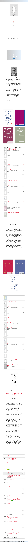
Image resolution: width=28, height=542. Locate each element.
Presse (12, 541)
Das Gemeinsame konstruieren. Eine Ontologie (12, 466)
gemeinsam (9, 154)
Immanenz (8, 196)
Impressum (24, 541)
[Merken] (13, 28)
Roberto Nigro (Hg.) (13, 393)
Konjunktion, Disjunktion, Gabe (11, 495)
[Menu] (0, 1)
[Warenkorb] (27, 1)
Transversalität (9, 169)
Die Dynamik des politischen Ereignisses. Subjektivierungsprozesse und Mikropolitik (13, 507)
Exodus (8, 185)
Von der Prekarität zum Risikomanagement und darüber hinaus (13, 476)
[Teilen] (14, 28)
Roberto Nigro (14, 77)
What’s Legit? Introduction (11, 206)
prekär (8, 472)
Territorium (9, 190)
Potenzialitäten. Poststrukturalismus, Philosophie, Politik (12, 489)
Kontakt (16, 541)
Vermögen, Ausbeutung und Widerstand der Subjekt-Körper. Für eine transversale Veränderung (13, 517)
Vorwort (8, 455)
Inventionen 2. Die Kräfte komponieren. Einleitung (12, 181)
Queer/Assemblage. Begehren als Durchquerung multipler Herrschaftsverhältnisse (12, 528)
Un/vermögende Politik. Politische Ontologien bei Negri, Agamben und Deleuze (13, 486)
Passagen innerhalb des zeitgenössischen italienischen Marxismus (13, 213)
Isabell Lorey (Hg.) (8, 393)
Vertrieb (14, 541)
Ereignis (8, 164)
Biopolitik (8, 201)
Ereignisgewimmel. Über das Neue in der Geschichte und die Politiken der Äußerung (13, 510)
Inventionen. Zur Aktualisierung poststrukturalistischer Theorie (11, 149)
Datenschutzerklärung (20, 541)
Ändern (14, 58)
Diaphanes (14, 1)
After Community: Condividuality (12, 359)
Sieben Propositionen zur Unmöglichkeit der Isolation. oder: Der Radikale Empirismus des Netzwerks (13, 499)
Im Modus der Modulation (11, 296)
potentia (8, 159)
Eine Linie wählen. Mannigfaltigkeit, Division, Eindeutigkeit (13, 365)
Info (10, 541)
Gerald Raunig (14, 224)
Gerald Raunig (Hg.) (19, 393)
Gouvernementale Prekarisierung (12, 479)
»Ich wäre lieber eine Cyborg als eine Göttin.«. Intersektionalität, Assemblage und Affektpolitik (13, 533)
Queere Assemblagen (10, 175)
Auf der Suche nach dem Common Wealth (13, 469)
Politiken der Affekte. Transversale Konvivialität (12, 522)
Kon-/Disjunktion (9, 492)
